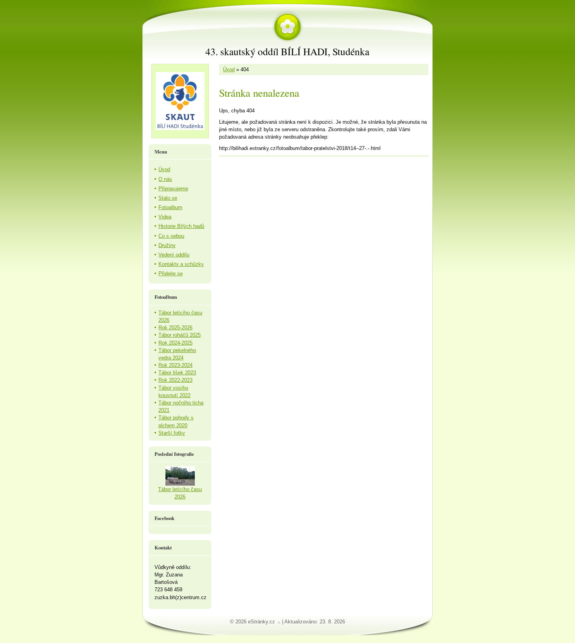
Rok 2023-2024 (175, 365)
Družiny (167, 245)
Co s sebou (171, 236)
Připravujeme (173, 188)
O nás (165, 179)
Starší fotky (171, 433)
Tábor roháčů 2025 (179, 335)
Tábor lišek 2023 (177, 373)
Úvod (229, 69)
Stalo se (167, 198)
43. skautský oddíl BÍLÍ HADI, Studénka (287, 51)
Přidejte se (170, 273)
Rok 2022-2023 (175, 380)
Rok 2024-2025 (175, 343)
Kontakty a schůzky (181, 264)
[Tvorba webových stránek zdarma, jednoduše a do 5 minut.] (279, 622)
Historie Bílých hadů (181, 226)
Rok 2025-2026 (175, 328)
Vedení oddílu (173, 255)
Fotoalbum (170, 207)
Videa (164, 217)
